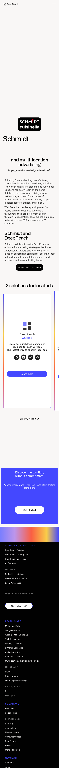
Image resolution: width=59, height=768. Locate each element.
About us (9, 763)
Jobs (7, 767)
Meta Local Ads (12, 626)
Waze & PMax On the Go (16, 635)
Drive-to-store (11, 676)
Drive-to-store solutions (16, 578)
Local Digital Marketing (16, 680)
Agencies (9, 708)
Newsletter (10, 696)
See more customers (29, 267)
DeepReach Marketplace (17, 250)
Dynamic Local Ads (14, 648)
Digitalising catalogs (14, 574)
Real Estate (10, 741)
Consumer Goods (13, 737)
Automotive (10, 728)
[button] (53, 4)
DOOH (8, 672)
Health (8, 746)
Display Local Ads (13, 644)
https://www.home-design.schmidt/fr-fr (29, 170)
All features (10, 563)
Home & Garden (12, 732)
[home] (11, 4)
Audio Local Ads (12, 652)
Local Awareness (13, 583)
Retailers (9, 724)
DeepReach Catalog (14, 550)
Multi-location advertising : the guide (22, 661)
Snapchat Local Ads (14, 657)
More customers (12, 750)
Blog (7, 691)
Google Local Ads (13, 630)
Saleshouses (11, 713)
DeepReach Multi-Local (16, 559)
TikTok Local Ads (13, 639)
